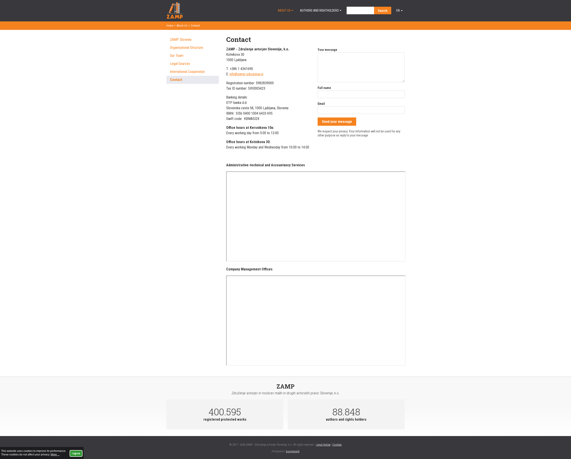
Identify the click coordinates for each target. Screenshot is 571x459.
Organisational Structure (186, 47)
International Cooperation (187, 72)
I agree (76, 453)
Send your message (337, 121)
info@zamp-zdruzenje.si (246, 74)
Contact (176, 80)
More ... (55, 454)
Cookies (337, 444)
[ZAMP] (174, 17)
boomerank (293, 451)
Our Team (176, 56)
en (398, 10)
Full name (324, 88)
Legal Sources (180, 64)
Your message (327, 49)
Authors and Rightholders (319, 10)
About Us (284, 10)
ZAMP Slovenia (180, 39)
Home (169, 25)
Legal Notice (323, 444)
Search (382, 10)
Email (321, 103)
